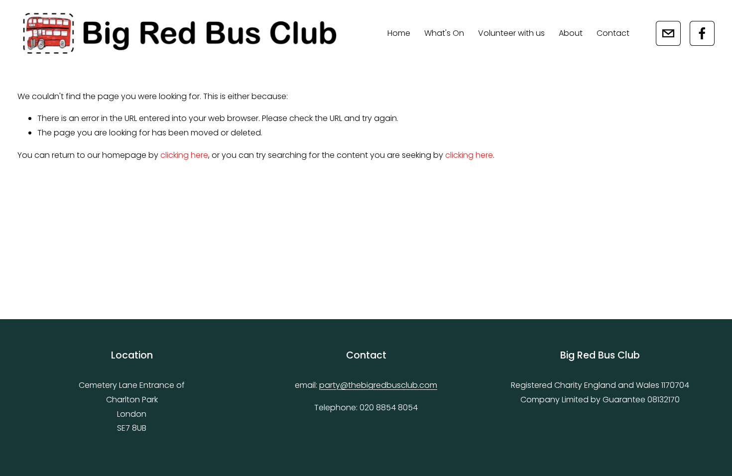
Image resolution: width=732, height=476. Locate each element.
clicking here (184, 155)
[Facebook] (702, 33)
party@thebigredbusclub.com (378, 385)
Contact (613, 33)
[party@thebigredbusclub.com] (668, 33)
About (571, 33)
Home (398, 33)
